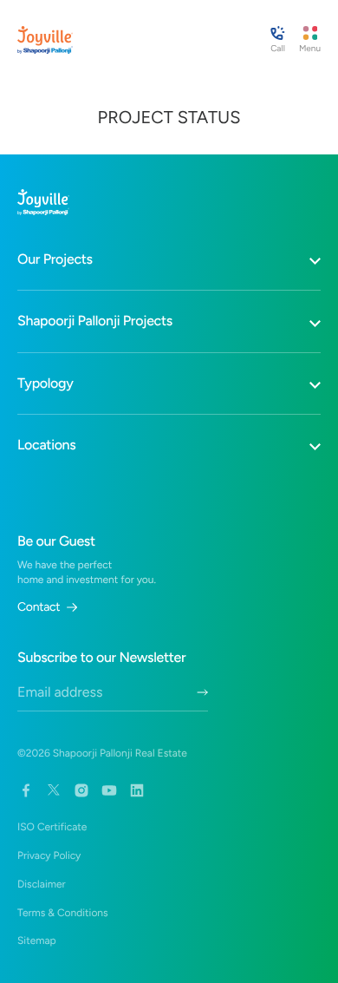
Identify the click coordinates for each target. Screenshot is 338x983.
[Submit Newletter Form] (202, 692)
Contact (38, 607)
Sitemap (36, 940)
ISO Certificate (52, 827)
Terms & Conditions (62, 913)
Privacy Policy (49, 855)
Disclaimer (41, 884)
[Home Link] (45, 40)
